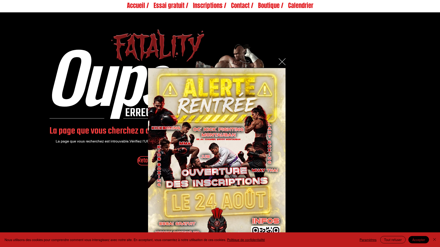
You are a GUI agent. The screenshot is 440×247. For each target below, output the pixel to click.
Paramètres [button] (368, 239)
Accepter (418, 239)
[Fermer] (434, 239)
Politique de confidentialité (246, 239)
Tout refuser (393, 239)
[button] (282, 61)
